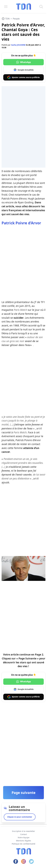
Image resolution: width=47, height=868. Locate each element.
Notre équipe (23, 837)
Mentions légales (23, 840)
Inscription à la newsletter (23, 831)
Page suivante (23, 792)
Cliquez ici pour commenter (19, 817)
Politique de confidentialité (23, 844)
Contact (23, 834)
